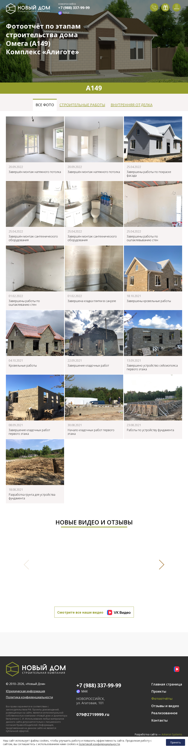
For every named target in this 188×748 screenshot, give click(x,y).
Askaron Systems (172, 734)
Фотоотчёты (161, 698)
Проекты (158, 691)
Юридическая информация (25, 691)
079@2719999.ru (92, 714)
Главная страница (166, 684)
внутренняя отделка (132, 104)
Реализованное (164, 713)
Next (159, 564)
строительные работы (82, 104)
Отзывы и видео (165, 706)
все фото (45, 104)
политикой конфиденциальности (99, 744)
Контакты (159, 720)
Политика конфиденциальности (29, 697)
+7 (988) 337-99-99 (74, 7)
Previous (28, 564)
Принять (175, 742)
